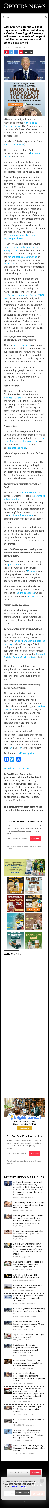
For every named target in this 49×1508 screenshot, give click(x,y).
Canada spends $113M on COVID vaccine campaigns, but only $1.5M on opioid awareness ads (28, 1362)
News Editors (22, 47)
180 (11, 748)
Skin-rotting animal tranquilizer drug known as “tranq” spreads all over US (29, 1311)
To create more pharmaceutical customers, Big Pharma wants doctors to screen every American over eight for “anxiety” (28, 1434)
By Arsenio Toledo (29, 1316)
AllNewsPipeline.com (14, 144)
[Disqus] (24, 992)
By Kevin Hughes (28, 1280)
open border (13, 564)
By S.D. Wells (28, 1226)
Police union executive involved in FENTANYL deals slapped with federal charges (28, 1233)
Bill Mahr (21, 777)
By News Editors (28, 1197)
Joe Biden (8, 793)
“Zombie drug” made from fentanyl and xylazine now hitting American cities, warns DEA (28, 1205)
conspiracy (9, 784)
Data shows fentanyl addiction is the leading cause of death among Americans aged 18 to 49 (29, 1264)
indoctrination (21, 790)
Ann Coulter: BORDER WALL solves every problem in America (28, 1286)
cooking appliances (25, 593)
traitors (34, 797)
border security (11, 780)
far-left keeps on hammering (22, 257)
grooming (30, 787)
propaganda (23, 797)
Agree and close (22, 1492)
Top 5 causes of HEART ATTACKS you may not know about (28, 1335)
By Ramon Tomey (29, 1304)
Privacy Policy (18, 1487)
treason (8, 800)
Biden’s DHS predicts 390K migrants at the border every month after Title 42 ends (29, 1298)
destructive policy (22, 345)
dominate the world (16, 448)
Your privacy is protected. (15, 846)
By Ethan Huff (27, 1440)
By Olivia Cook (28, 1384)
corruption (21, 784)
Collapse (31, 780)
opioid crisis (10, 797)
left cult (18, 793)
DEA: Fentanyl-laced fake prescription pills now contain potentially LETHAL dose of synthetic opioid (29, 1377)
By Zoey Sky (27, 1210)
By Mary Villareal (28, 1453)
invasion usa (35, 790)
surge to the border (13, 397)
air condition (32, 596)
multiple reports (30, 492)
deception (32, 784)
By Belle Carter (29, 1239)
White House (19, 800)
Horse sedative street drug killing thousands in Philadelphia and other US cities (29, 1448)
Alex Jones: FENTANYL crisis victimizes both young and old (26, 1276)
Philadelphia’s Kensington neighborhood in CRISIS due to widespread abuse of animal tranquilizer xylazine (26, 1349)
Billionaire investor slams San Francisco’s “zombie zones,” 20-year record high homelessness (29, 1324)
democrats (9, 787)
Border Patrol (34, 777)
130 (19, 748)
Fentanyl (20, 787)
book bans (9, 263)
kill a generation (29, 441)
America (24, 774)
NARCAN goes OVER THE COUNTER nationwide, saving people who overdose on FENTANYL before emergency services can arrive (28, 1219)
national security (31, 793)
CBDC (23, 780)
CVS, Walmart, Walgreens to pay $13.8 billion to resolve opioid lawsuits (27, 1409)
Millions (31, 571)
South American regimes (21, 515)
